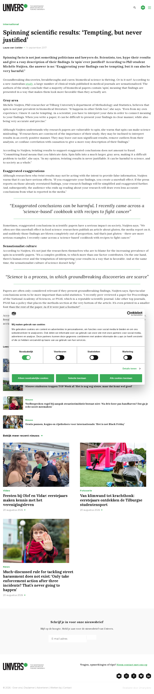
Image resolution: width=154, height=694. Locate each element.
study (29, 83)
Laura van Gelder (13, 47)
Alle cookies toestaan (121, 378)
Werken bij (55, 688)
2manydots (145, 688)
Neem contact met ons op (132, 664)
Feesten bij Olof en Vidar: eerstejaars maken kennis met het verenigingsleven (35, 500)
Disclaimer (29, 688)
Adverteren (42, 688)
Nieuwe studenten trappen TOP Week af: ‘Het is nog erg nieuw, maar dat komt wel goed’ (78, 386)
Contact (67, 688)
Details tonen (130, 368)
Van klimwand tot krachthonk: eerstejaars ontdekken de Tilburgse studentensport (111, 500)
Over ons (17, 688)
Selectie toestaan (77, 378)
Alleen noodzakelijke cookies (33, 378)
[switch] (60, 357)
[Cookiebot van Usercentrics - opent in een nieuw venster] (129, 313)
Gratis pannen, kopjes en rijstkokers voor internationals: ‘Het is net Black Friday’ (75, 424)
